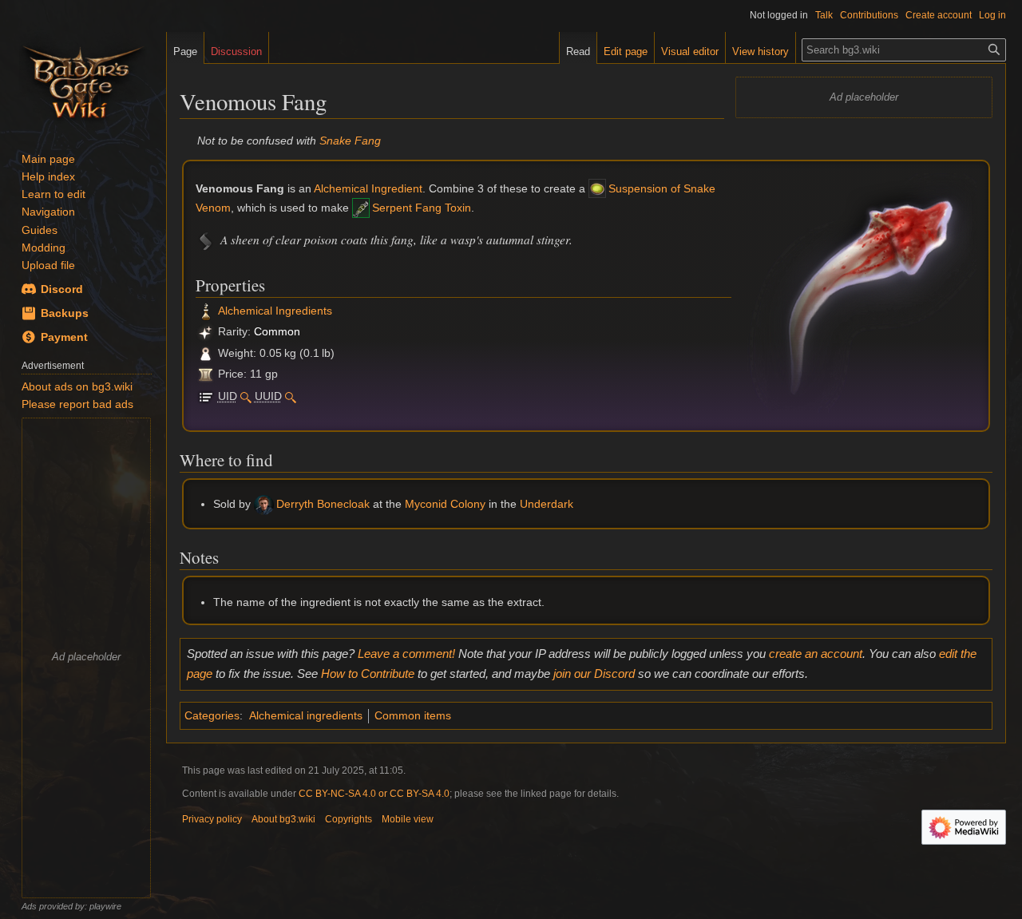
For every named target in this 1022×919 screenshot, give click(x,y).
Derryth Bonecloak (323, 503)
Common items (412, 715)
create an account (815, 653)
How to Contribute (367, 673)
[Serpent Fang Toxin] (361, 207)
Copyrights (348, 819)
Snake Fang (350, 140)
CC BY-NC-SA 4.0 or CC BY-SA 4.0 (374, 793)
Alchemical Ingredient (368, 188)
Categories (212, 715)
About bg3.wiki (283, 819)
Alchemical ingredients (305, 715)
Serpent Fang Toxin (421, 207)
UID (227, 396)
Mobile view (408, 819)
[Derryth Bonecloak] (264, 503)
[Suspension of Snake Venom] (597, 188)
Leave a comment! (406, 653)
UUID (268, 396)
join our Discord (594, 673)
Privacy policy (212, 819)
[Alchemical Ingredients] (206, 310)
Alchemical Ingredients (275, 310)
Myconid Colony (445, 503)
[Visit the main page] (83, 80)
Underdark (546, 503)
